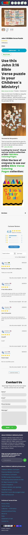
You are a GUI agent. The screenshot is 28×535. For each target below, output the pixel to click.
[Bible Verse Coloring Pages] (12, 206)
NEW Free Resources (7, 495)
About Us (4, 513)
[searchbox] (7, 253)
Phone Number (5, 404)
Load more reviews (14, 372)
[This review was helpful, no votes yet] (22, 278)
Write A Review (14, 246)
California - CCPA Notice (8, 508)
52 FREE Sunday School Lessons (11, 477)
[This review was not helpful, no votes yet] (25, 278)
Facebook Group (6, 490)
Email (3, 398)
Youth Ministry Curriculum (9, 474)
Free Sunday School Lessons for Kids (12, 479)
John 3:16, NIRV (8, 147)
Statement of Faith (7, 519)
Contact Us (4, 521)
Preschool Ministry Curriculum (10, 472)
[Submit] (25, 460)
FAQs (3, 516)
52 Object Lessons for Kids (9, 482)
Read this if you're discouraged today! (13, 492)
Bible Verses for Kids (7, 91)
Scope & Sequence (7, 484)
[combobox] (21, 257)
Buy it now (6, 54)
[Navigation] (25, 3)
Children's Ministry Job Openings (11, 487)
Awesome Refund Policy (8, 511)
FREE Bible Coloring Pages (9, 155)
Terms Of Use (5, 506)
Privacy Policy (5, 503)
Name (3, 392)
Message (4, 410)
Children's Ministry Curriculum (10, 469)
